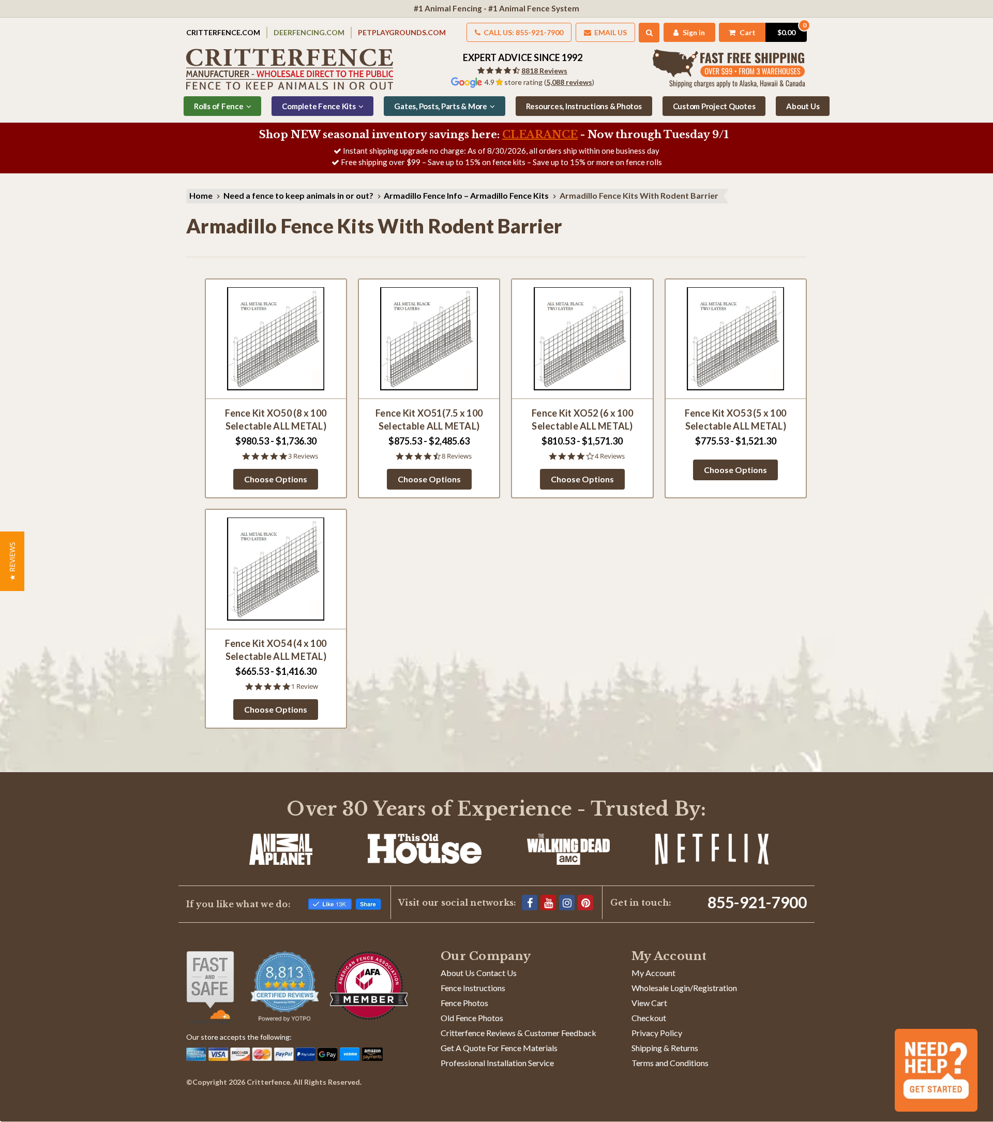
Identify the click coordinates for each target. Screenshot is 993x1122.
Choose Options (275, 479)
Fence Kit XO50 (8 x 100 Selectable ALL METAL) (275, 419)
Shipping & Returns (664, 1048)
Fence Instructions (473, 988)
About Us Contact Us (479, 973)
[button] (12, 561)
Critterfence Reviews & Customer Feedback (518, 1033)
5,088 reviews (569, 82)
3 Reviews (303, 456)
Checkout (648, 1018)
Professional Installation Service (497, 1063)
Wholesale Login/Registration (684, 988)
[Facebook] (529, 902)
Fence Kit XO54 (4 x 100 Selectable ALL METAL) (275, 650)
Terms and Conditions (670, 1063)
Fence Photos (464, 1003)
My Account (653, 973)
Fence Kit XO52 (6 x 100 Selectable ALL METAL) (582, 419)
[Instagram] (567, 902)
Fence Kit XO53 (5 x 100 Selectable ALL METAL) (735, 419)
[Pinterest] (585, 902)
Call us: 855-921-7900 (522, 32)
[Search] (649, 32)
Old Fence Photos (472, 1018)
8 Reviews (457, 456)
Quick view (275, 339)
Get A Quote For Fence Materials (499, 1048)
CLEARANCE (540, 134)
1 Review (304, 686)
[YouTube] (548, 902)
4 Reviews (610, 456)
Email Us (610, 32)
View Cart (649, 1003)
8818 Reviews (544, 70)
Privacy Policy (656, 1033)
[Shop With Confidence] (210, 987)
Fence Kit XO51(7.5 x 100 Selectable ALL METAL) (429, 419)
